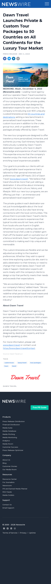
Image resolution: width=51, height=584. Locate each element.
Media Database (9, 431)
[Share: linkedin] (13, 58)
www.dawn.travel (11, 345)
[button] (47, 3)
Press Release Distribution (13, 421)
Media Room (7, 444)
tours (6, 366)
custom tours (9, 363)
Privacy (23, 533)
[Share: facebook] (4, 58)
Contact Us (7, 505)
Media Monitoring (9, 437)
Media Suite (7, 428)
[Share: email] (18, 58)
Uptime (32, 533)
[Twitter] (7, 528)
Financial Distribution (11, 425)
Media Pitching (8, 434)
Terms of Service (9, 533)
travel (14, 366)
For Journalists (8, 482)
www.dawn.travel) (19, 179)
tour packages (35, 363)
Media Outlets (8, 495)
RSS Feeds (7, 492)
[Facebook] (4, 528)
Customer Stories (9, 466)
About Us (6, 460)
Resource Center (9, 479)
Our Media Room (9, 469)
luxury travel (22, 363)
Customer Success (10, 447)
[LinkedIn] (11, 528)
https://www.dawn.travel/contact (19, 348)
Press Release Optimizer (12, 450)
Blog (4, 463)
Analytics (6, 441)
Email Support (8, 508)
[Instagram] (15, 528)
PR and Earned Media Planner (14, 489)
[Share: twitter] (9, 58)
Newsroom (7, 485)
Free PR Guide (39, 407)
